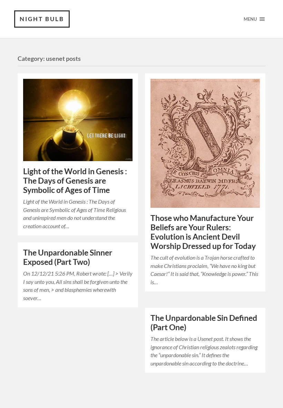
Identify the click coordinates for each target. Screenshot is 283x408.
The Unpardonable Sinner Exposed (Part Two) (67, 257)
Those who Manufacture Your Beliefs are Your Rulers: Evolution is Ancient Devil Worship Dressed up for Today (203, 232)
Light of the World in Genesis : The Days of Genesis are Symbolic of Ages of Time (75, 181)
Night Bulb (42, 18)
